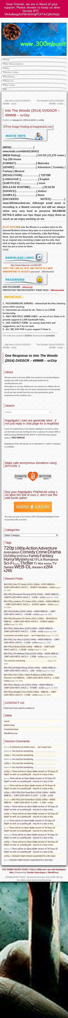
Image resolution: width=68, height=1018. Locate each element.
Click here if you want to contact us (19, 708)
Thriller (26, 563)
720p (9, 548)
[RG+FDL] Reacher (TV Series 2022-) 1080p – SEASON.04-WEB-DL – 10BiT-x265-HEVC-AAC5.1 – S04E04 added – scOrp (31, 621)
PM (5, 89)
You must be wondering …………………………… (25, 661)
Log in (7, 721)
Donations (9, 76)
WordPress (53, 872)
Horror (9, 559)
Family (34, 556)
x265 (8, 570)
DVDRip (10, 556)
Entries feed (9, 725)
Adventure (47, 548)
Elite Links (9, 85)
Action (32, 548)
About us (8, 80)
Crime (41, 552)
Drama (54, 551)
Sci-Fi (9, 563)
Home (6, 59)
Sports (16, 564)
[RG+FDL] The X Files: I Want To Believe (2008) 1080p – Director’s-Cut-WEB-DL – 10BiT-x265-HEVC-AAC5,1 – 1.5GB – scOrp (32, 678)
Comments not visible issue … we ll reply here (24, 635)
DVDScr (28, 336)
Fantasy (46, 556)
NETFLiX (36, 559)
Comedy (27, 552)
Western (37, 567)
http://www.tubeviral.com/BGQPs (26, 265)
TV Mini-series (43, 563)
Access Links (10, 72)
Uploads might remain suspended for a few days (33, 856)
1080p (20, 548)
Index (6, 68)
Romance (50, 559)
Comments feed (11, 729)
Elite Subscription (13, 63)
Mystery (22, 559)
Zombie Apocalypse (36, 872)
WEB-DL (23, 566)
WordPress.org (10, 733)
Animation (11, 552)
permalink (50, 336)
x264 (48, 567)
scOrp (41, 120)
